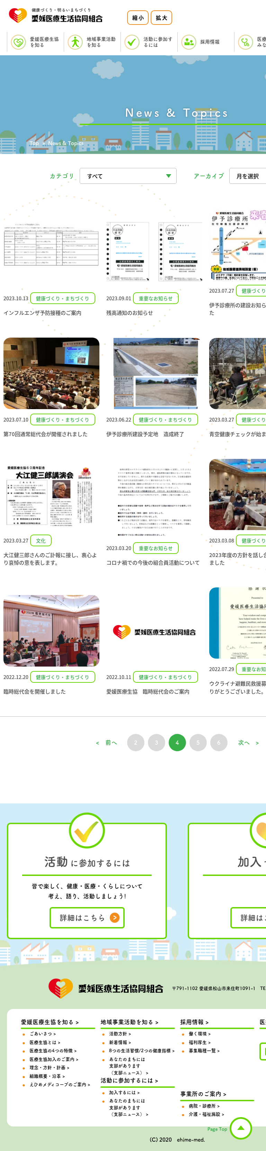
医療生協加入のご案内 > (53, 1059)
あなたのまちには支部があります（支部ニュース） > (128, 1066)
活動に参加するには (157, 42)
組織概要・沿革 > (47, 1076)
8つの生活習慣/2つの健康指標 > (142, 1050)
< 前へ (106, 742)
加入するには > (124, 1092)
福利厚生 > (200, 1042)
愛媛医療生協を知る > (50, 1022)
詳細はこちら (82, 918)
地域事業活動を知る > (129, 1022)
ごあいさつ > (42, 1033)
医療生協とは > (44, 1042)
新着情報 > (120, 1042)
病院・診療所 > (204, 1106)
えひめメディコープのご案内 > (59, 1084)
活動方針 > (120, 1033)
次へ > (248, 742)
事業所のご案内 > (203, 1094)
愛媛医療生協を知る (44, 42)
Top (34, 143)
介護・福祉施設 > (206, 1114)
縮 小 (138, 17)
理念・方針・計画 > (49, 1067)
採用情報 (210, 41)
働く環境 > (200, 1033)
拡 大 (161, 17)
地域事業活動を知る (101, 42)
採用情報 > (194, 1022)
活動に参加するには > (129, 1080)
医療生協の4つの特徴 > (53, 1050)
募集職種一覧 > (204, 1050)
